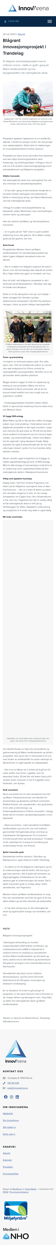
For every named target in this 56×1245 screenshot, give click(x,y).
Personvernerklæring (19, 1192)
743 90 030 (13, 1083)
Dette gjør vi (9, 1134)
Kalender (7, 1160)
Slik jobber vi (9, 1127)
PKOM (5, 1192)
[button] (6, 1097)
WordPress (17, 1189)
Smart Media (30, 1189)
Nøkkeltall (8, 1113)
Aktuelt (21, 34)
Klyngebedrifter (11, 1173)
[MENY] (49, 21)
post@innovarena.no (17, 1088)
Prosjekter (8, 1167)
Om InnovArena (11, 1120)
